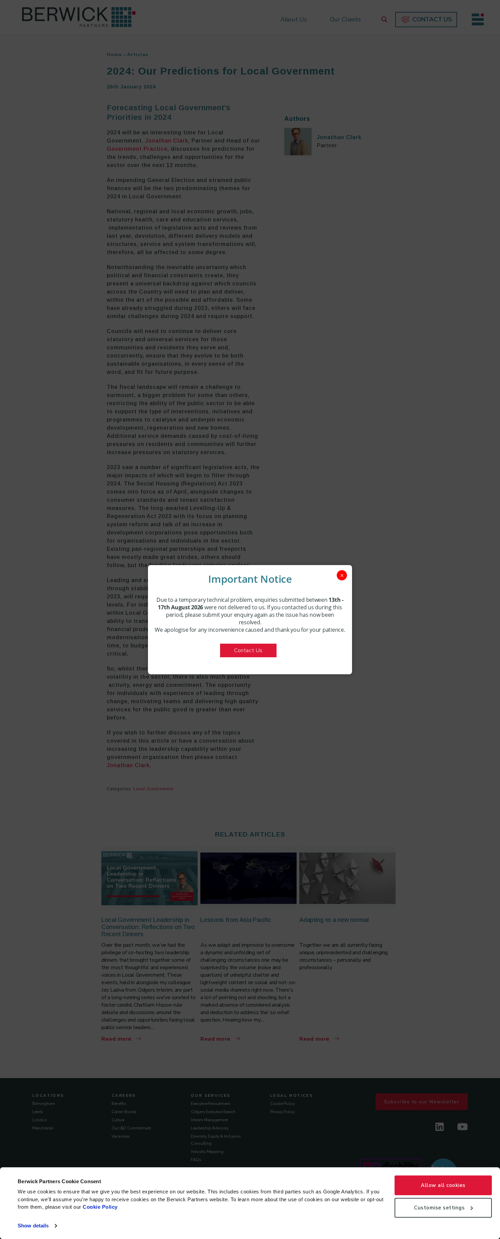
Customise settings (439, 1207)
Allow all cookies (443, 1185)
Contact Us (248, 650)
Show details (33, 1225)
